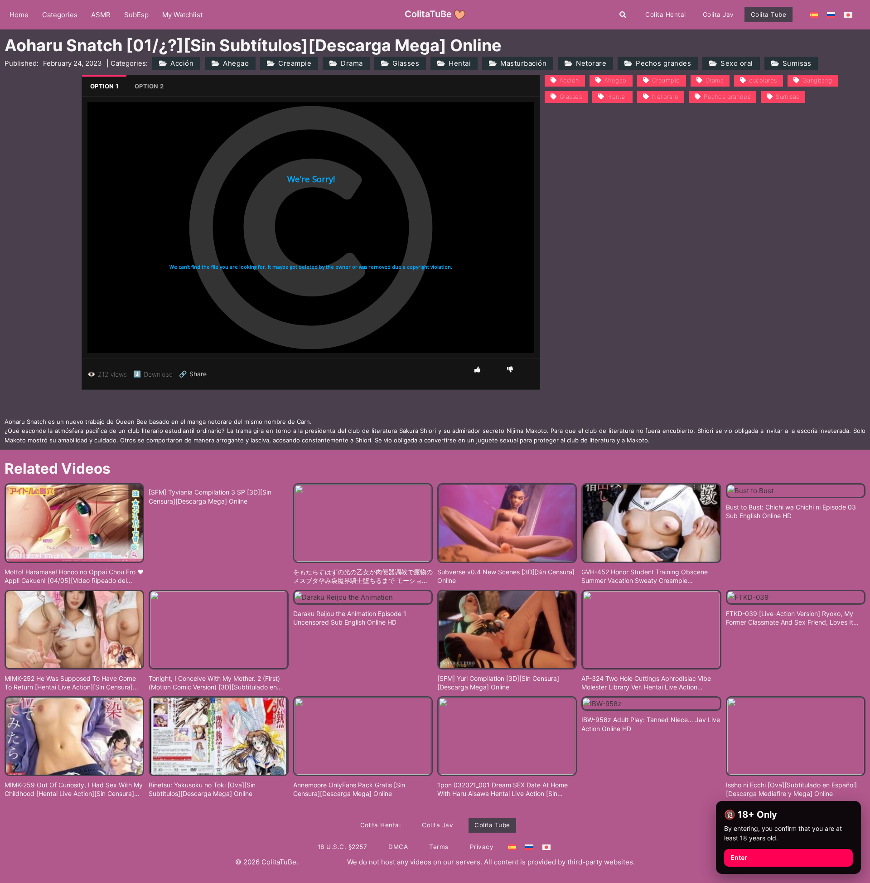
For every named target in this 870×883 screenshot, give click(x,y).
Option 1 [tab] (104, 86)
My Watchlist (182, 14)
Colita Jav (718, 14)
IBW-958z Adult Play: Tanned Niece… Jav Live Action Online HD (650, 724)
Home (19, 14)
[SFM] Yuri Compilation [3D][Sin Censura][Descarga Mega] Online (498, 682)
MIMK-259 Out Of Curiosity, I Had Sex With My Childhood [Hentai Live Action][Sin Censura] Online (74, 789)
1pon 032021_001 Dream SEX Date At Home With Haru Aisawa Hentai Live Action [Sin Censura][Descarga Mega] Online (502, 789)
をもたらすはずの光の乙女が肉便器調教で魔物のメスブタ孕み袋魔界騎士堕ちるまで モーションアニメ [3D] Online (363, 576)
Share (193, 374)
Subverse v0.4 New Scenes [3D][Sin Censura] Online (506, 576)
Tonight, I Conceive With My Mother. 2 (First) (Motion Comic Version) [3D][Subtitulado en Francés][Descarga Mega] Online (214, 683)
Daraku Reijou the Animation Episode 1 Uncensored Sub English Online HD (349, 618)
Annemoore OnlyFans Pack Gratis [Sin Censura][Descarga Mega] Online (349, 789)
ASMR (101, 14)
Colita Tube (769, 14)
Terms (439, 846)
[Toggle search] (623, 14)
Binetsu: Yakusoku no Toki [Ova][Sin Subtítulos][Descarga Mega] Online (202, 789)
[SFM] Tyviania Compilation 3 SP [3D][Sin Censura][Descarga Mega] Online (210, 496)
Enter (738, 857)
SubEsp (136, 14)
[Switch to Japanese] (848, 14)
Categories (59, 14)
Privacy (482, 846)
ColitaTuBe (428, 14)
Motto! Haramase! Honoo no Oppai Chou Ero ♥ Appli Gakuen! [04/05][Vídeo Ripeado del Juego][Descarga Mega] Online (74, 576)
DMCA (398, 846)
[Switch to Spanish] (813, 14)
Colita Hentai (665, 14)
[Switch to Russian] (831, 14)
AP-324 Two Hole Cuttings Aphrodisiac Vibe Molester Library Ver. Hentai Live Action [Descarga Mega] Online (646, 683)
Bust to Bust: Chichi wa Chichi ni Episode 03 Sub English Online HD (791, 511)
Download (153, 374)
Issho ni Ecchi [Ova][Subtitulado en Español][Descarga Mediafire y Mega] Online (791, 789)
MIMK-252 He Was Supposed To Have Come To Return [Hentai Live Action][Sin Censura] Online (70, 683)
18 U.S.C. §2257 (342, 846)
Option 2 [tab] (149, 86)
